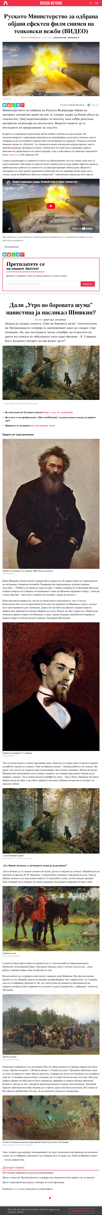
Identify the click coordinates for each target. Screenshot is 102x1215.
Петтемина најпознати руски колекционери (27, 1173)
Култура (38, 320)
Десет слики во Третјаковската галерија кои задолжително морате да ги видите (48, 1177)
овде (16, 1189)
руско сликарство (14, 1160)
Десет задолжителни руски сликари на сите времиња (33, 1182)
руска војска (11, 247)
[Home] (5, 3)
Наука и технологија (30, 38)
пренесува (14, 155)
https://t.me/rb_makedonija (58, 412)
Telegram (94, 105)
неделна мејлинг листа (43, 425)
